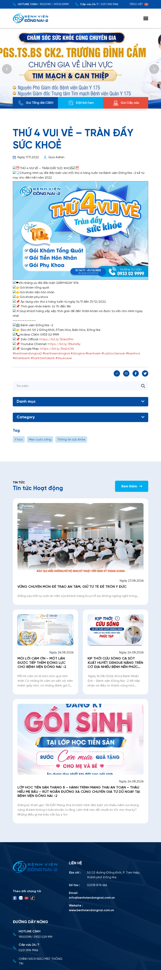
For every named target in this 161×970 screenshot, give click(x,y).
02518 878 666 (97, 885)
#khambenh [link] (21, 358)
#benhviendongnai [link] (56, 353)
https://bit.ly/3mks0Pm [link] (56, 339)
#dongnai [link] (78, 353)
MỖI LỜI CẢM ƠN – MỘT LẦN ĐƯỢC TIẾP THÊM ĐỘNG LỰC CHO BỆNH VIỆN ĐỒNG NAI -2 (41, 663)
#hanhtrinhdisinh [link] (43, 358)
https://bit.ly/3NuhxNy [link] (64, 344)
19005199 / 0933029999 (54, 4)
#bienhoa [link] (133, 353)
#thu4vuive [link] (64, 358)
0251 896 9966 (109, 4)
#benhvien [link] (93, 353)
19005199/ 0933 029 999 (35, 937)
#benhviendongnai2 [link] (27, 353)
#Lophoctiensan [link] (113, 353)
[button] (7, 69)
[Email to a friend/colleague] (126, 373)
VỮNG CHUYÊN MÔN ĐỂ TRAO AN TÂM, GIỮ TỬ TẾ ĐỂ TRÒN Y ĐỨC (72, 587)
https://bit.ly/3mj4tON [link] (57, 349)
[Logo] (38, 867)
